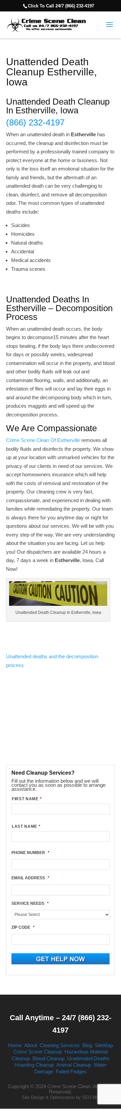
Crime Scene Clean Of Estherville (43, 440)
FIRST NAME (27, 799)
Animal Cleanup (73, 1065)
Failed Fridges (71, 1071)
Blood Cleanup (49, 1058)
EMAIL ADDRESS (30, 878)
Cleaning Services (60, 1045)
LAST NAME (26, 826)
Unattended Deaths (88, 1058)
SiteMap (104, 1045)
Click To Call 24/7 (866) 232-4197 (61, 5)
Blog (87, 1045)
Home (15, 1045)
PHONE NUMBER (30, 852)
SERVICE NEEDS (30, 903)
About (30, 1045)
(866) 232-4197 (35, 122)
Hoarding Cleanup (34, 1065)
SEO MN (90, 1097)
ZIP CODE (23, 927)
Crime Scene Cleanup (37, 1052)
